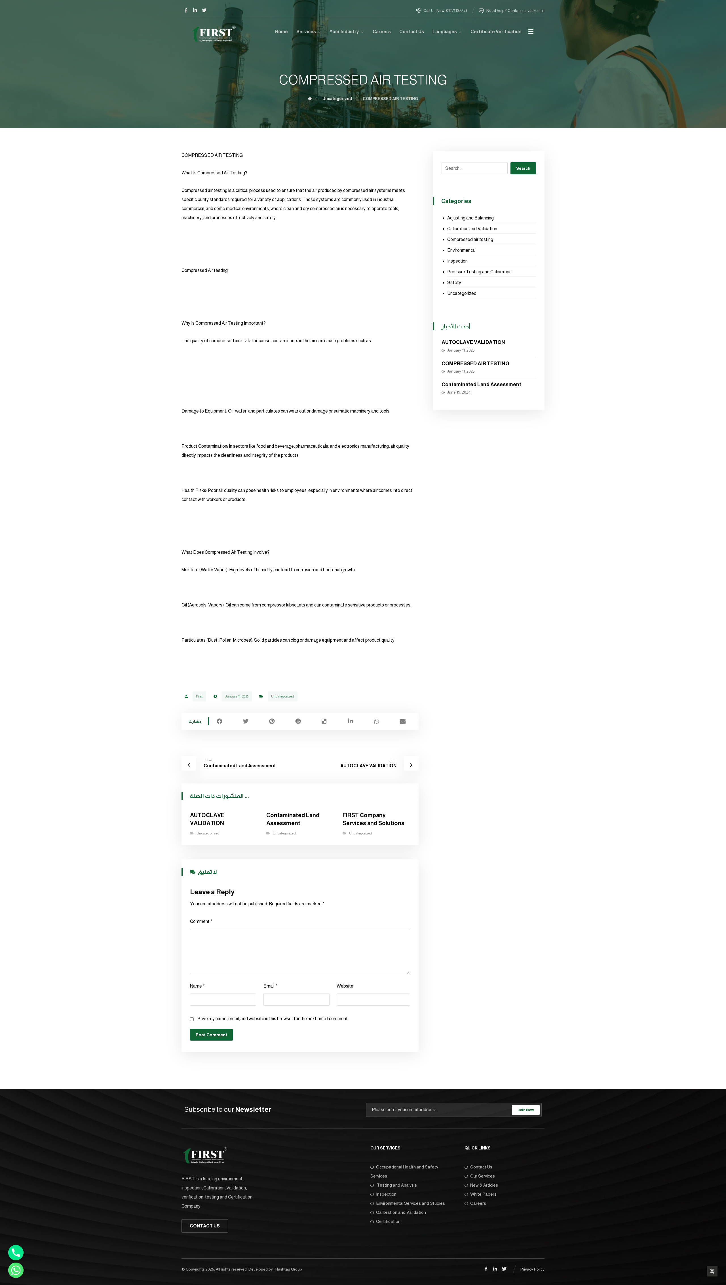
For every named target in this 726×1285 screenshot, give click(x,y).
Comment (201, 921)
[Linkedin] (195, 10)
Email (270, 986)
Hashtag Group (288, 1269)
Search (523, 168)
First (199, 696)
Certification (388, 1221)
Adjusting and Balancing (470, 217)
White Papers (483, 1194)
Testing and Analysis (396, 1185)
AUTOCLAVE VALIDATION (473, 342)
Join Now (526, 1110)
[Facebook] (186, 10)
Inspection (457, 261)
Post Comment (211, 1034)
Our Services (482, 1176)
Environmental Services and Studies (410, 1203)
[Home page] (310, 98)
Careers (478, 1203)
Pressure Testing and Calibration (479, 271)
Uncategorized (282, 696)
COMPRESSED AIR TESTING (475, 363)
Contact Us (481, 1166)
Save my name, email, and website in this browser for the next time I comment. (273, 1018)
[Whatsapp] (16, 1270)
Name (197, 986)
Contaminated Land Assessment (481, 384)
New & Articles (484, 1185)
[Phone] (16, 1252)
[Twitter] (204, 10)
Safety (454, 282)
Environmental (461, 250)
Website (345, 986)
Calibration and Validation (472, 228)
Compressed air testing (470, 239)
